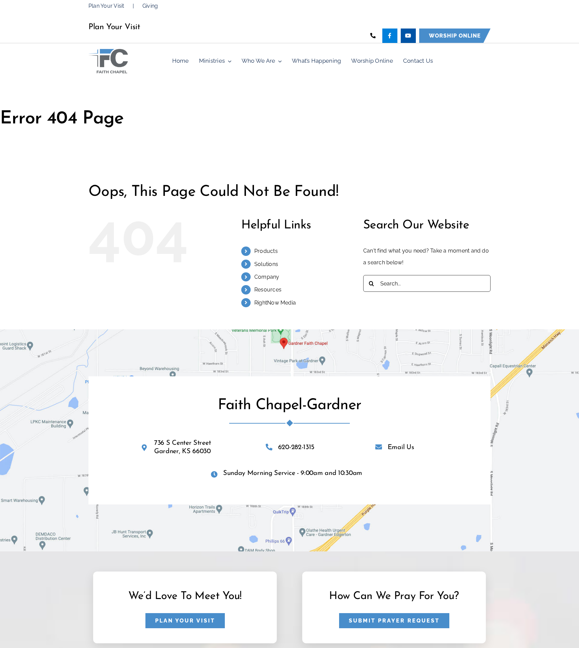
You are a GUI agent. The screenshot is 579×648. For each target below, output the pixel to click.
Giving (150, 6)
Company (266, 277)
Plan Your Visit (106, 6)
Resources (267, 289)
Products (266, 251)
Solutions (266, 264)
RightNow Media (275, 303)
